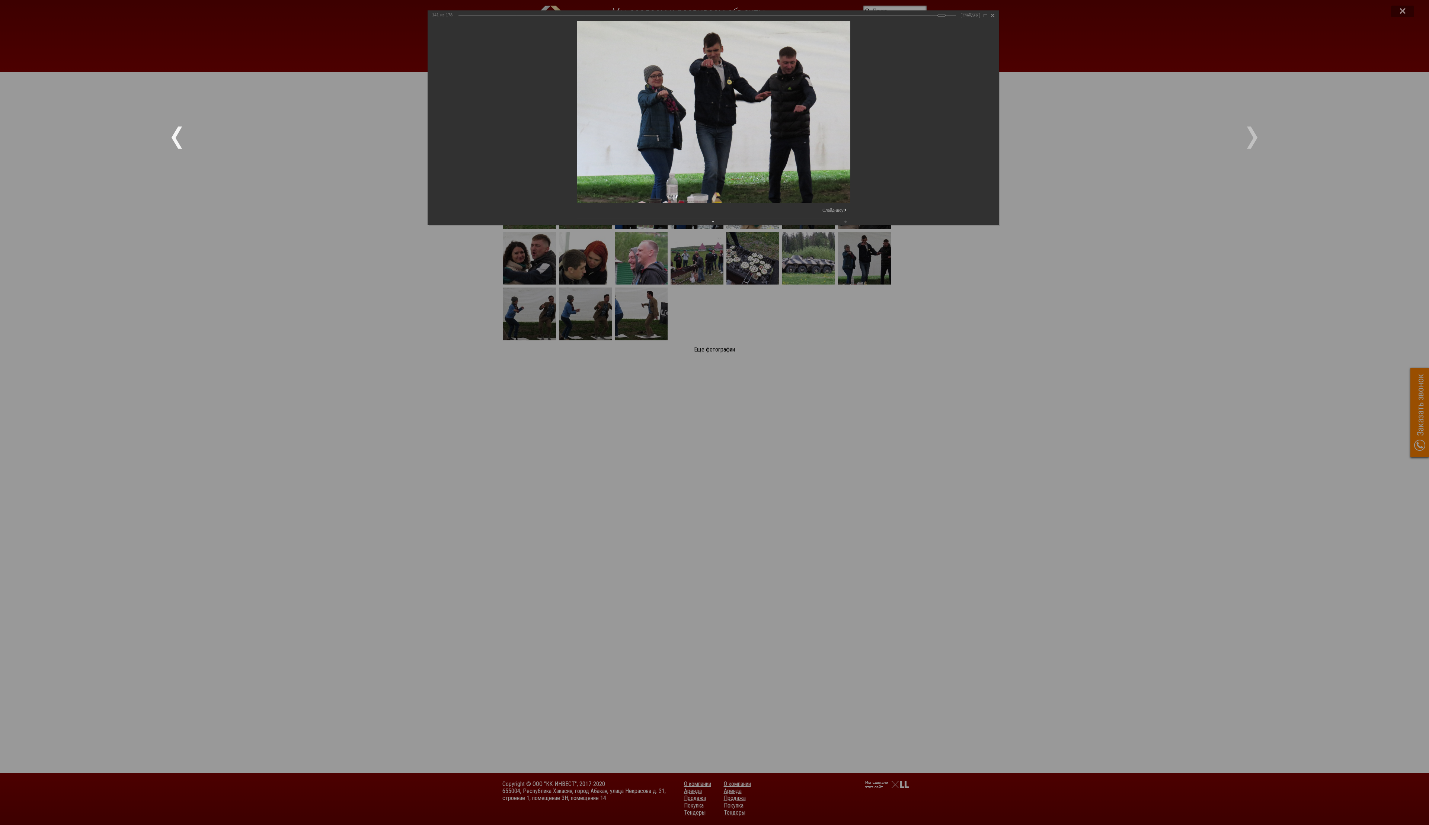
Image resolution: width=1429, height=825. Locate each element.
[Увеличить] (985, 15)
